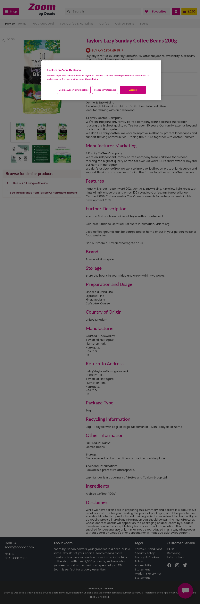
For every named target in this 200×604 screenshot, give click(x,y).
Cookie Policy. (91, 79)
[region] (101, 80)
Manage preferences (105, 89)
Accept (133, 89)
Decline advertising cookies (73, 89)
